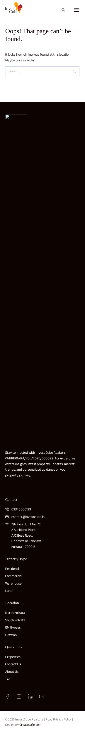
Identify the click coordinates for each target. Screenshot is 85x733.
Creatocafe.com (30, 724)
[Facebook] (7, 696)
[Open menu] (75, 10)
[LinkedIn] (30, 696)
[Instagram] (19, 696)
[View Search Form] (63, 10)
